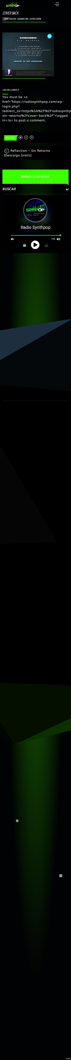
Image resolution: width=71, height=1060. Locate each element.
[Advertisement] (35, 291)
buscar (9, 189)
